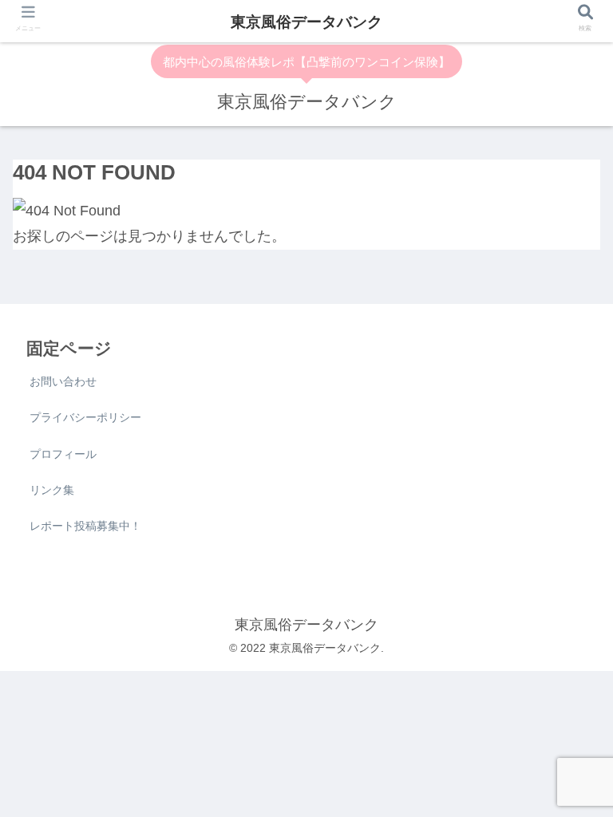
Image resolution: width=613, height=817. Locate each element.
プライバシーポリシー (85, 417)
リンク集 (52, 489)
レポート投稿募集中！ (85, 525)
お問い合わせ (63, 381)
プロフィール (63, 454)
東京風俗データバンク (306, 22)
